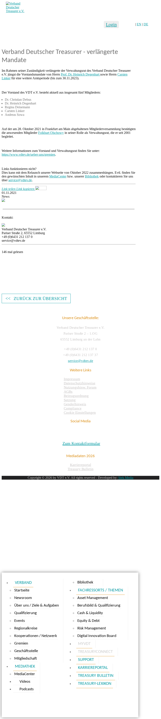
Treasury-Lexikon (94, 684)
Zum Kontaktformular (81, 443)
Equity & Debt (88, 621)
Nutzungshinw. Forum (80, 387)
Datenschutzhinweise (79, 383)
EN (139, 24)
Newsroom (23, 598)
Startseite (21, 590)
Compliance (73, 408)
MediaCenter (57, 176)
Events (19, 621)
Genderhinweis (75, 404)
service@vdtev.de (20, 180)
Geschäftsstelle (26, 651)
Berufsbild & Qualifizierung (98, 606)
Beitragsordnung (76, 396)
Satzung (70, 400)
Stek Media (125, 477)
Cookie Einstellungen (80, 413)
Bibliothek (92, 176)
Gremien (21, 644)
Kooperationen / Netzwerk (35, 636)
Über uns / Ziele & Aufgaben (36, 606)
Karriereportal (80, 465)
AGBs (68, 392)
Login (111, 24)
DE (146, 24)
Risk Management (91, 628)
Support (86, 660)
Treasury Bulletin (80, 469)
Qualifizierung (25, 613)
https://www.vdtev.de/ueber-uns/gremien (28, 154)
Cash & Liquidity (90, 613)
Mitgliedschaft (25, 659)
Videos (24, 682)
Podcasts (26, 689)
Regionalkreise (25, 628)
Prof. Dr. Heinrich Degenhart (80, 74)
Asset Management (92, 598)
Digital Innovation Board (96, 636)
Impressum (72, 379)
